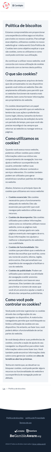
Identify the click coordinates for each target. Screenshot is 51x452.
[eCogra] (19, 430)
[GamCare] (31, 430)
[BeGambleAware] (25, 435)
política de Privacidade (35, 418)
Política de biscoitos (14, 418)
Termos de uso (25, 422)
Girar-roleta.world (39, 444)
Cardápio (19, 5)
